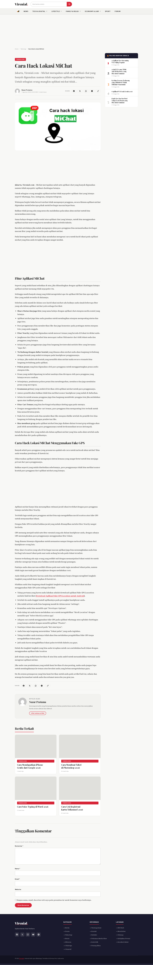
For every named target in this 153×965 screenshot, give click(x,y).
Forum (118, 11)
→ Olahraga (67, 946)
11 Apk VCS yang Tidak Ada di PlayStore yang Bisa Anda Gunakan (119, 71)
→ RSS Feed (120, 928)
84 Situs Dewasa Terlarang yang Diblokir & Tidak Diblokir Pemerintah (121, 83)
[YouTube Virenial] (33, 934)
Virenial (21, 958)
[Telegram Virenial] (39, 934)
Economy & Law (92, 11)
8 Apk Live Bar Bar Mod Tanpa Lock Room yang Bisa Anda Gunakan (120, 100)
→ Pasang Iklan (95, 946)
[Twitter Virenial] (22, 934)
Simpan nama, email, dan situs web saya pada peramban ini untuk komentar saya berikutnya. (54, 900)
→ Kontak (93, 931)
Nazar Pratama (37, 702)
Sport (108, 11)
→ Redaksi (93, 935)
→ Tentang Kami (95, 928)
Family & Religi (72, 11)
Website (18, 889)
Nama (17, 869)
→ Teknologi (67, 935)
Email (17, 879)
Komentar (19, 846)
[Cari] (69, 4)
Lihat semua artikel (37, 713)
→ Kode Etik (94, 942)
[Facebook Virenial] (17, 934)
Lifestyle (56, 11)
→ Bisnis (66, 938)
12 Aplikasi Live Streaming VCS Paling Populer (120, 61)
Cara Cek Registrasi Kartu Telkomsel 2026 (72, 808)
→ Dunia (66, 931)
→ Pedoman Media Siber (98, 938)
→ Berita (66, 928)
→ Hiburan (67, 942)
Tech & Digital (38, 11)
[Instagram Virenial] (28, 934)
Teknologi (20, 59)
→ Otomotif (67, 949)
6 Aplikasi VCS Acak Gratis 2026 (122, 92)
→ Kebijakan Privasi (123, 938)
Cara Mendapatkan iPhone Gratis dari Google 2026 (30, 766)
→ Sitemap (119, 935)
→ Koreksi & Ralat (122, 942)
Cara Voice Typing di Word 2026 (32, 806)
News (26, 11)
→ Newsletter (121, 931)
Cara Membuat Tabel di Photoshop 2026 (71, 766)
